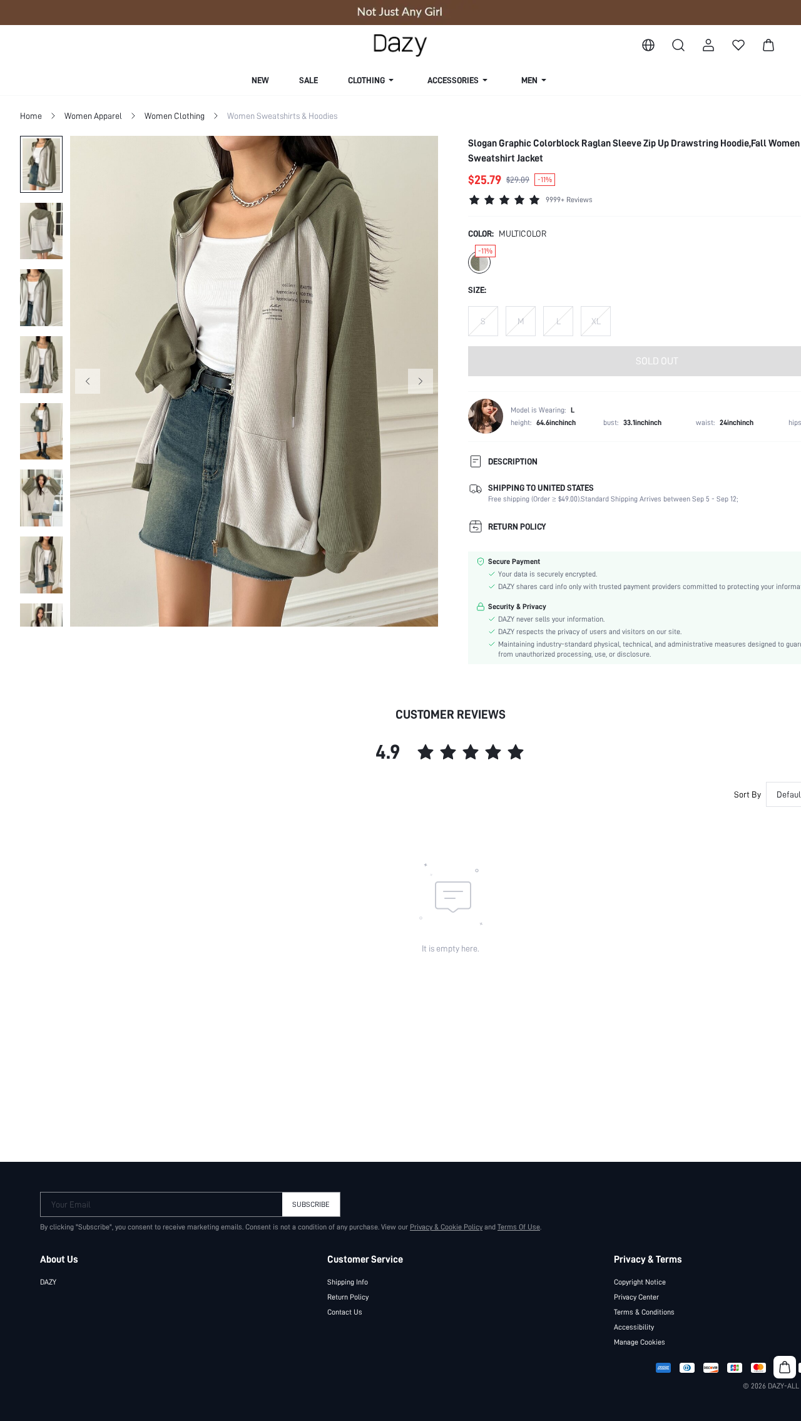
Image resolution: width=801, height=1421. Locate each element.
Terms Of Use (518, 1227)
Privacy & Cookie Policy (446, 1227)
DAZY (48, 1282)
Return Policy (348, 1297)
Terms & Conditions (644, 1312)
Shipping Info (347, 1282)
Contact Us (344, 1312)
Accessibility (634, 1327)
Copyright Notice (640, 1282)
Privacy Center (636, 1297)
